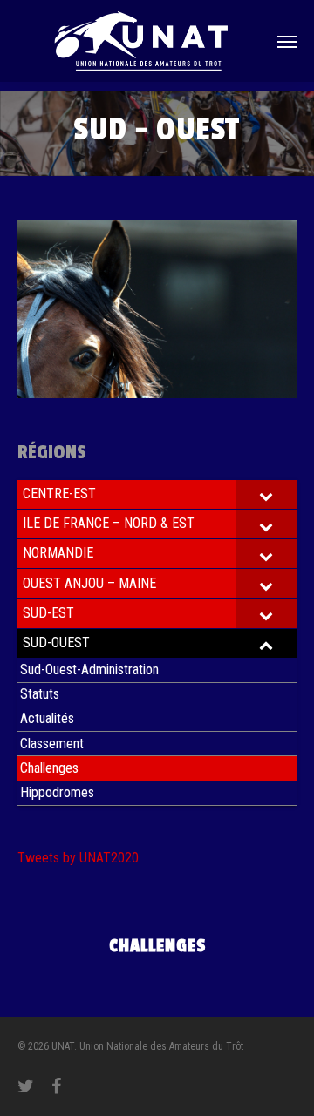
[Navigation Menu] (287, 41)
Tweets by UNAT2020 (78, 857)
